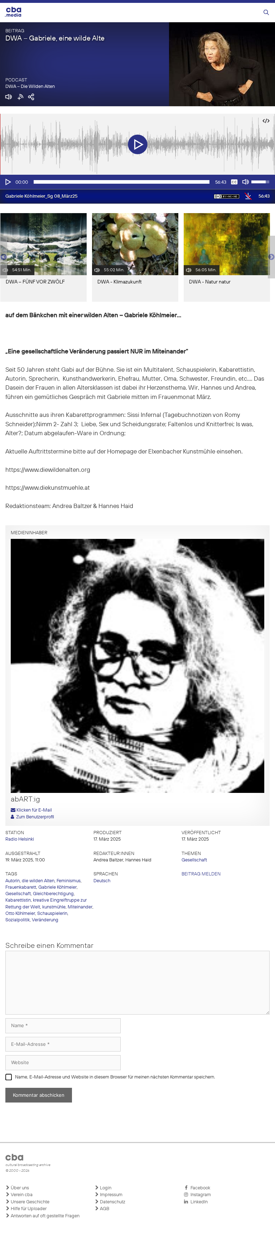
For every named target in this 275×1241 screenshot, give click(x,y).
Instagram (199, 1195)
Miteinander (80, 907)
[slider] (121, 182)
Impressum (110, 1195)
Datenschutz (112, 1202)
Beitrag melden (201, 874)
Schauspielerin (52, 913)
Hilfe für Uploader (28, 1209)
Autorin (12, 881)
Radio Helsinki (19, 839)
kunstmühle (54, 907)
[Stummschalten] (245, 181)
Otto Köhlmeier (20, 913)
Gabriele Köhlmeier (57, 887)
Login (105, 1188)
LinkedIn (198, 1202)
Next (271, 257)
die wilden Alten (38, 881)
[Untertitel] (234, 181)
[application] (137, 182)
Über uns (19, 1188)
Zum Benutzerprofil (34, 817)
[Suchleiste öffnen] (266, 13)
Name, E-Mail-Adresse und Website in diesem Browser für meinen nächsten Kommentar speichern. (115, 1077)
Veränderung (45, 920)
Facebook (199, 1188)
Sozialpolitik (17, 920)
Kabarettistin (18, 900)
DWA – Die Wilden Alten (30, 86)
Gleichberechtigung (53, 894)
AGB (104, 1209)
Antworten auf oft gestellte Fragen (44, 1216)
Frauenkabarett (20, 887)
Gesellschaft (194, 860)
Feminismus (69, 881)
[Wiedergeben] (7, 181)
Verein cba (21, 1195)
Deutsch (101, 881)
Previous (3, 257)
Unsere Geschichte (29, 1202)
